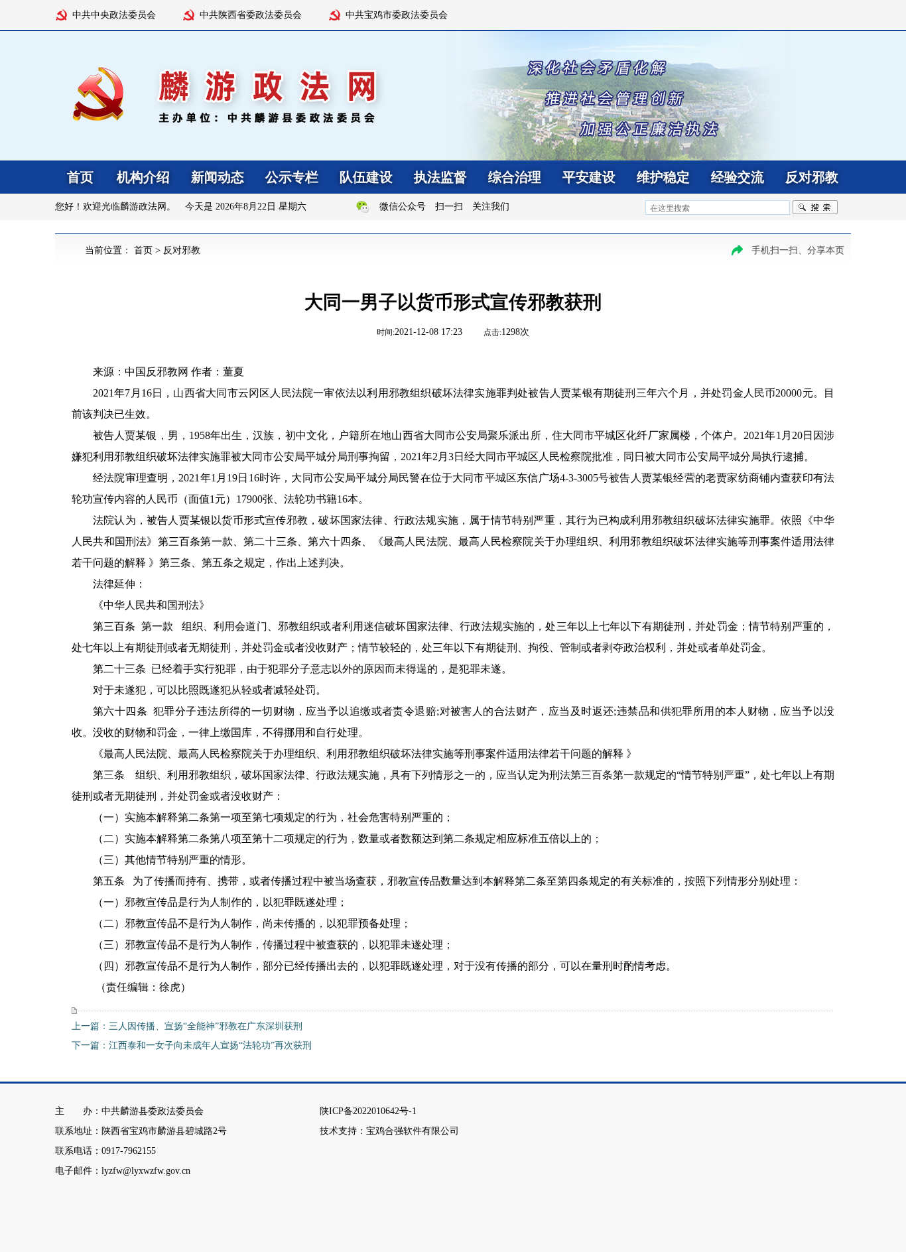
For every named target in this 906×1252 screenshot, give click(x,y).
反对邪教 (811, 177)
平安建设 (588, 177)
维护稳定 (663, 177)
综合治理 (514, 177)
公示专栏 (291, 177)
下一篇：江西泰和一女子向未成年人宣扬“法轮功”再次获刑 (192, 1045)
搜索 (815, 207)
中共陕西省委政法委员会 (251, 15)
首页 (143, 250)
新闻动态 (217, 177)
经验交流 (737, 177)
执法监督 (440, 177)
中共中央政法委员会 (114, 15)
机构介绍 (143, 177)
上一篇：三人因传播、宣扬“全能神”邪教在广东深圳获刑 (187, 1026)
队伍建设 (366, 177)
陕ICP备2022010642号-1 (368, 1111)
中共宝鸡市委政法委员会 (397, 15)
